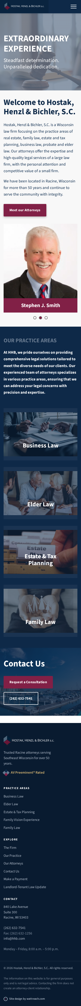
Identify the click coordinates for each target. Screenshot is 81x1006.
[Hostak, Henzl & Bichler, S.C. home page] (24, 6)
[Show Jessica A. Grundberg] (34, 317)
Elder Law (11, 804)
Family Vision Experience (22, 819)
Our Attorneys (13, 863)
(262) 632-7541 (20, 698)
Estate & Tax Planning (19, 812)
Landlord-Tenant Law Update (25, 886)
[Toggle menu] (73, 6)
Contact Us (11, 871)
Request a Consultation (28, 682)
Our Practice (12, 855)
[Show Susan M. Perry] (46, 317)
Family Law (12, 827)
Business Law (13, 796)
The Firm (10, 847)
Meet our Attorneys (24, 210)
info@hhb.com (14, 938)
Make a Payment (15, 879)
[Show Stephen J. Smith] (40, 317)
